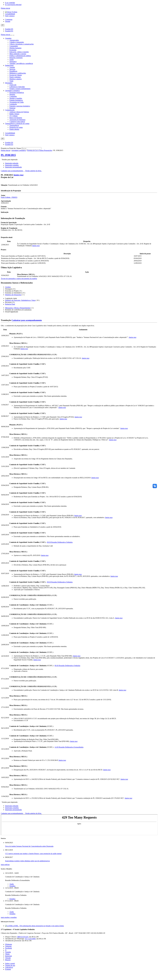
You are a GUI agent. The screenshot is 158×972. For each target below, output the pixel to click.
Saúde (11, 59)
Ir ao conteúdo (10, 3)
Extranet (8, 969)
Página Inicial (5, 150)
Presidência (13, 71)
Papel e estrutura (15, 77)
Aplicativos (9, 967)
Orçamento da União (16, 102)
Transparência (14, 125)
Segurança (13, 61)
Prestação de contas (16, 127)
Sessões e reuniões (15, 98)
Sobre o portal (10, 963)
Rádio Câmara (14, 114)
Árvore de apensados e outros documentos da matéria (19, 278)
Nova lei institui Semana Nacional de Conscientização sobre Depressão (29, 846)
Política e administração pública (20, 56)
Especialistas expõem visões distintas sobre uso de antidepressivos (27, 861)
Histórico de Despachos (13, 295)
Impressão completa (12, 165)
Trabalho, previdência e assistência (21, 63)
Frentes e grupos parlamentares (19, 89)
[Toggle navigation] (11, 35)
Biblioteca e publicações (17, 73)
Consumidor (13, 46)
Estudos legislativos (16, 100)
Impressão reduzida (11, 163)
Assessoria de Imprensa (17, 120)
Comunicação (10, 110)
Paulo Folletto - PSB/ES (9, 197)
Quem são (12, 85)
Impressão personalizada (13, 167)
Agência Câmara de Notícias (19, 112)
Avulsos (8, 287)
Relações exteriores (16, 58)
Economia (12, 50)
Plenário (12, 94)
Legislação (13, 104)
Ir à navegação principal (13, 4)
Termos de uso (10, 965)
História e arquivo (15, 79)
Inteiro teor (19, 175)
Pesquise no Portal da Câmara (11, 148)
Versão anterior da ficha (33, 171)
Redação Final (10, 304)
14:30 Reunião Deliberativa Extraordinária (69, 747)
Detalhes (12, 886)
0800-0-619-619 (22, 937)
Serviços (12, 69)
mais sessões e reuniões (9, 917)
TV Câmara (13, 116)
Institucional (9, 65)
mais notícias (5, 864)
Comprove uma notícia (17, 121)
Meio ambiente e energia (17, 54)
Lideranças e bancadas (17, 87)
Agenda (12, 67)
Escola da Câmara (15, 75)
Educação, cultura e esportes (19, 52)
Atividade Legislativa (12, 90)
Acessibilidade (10, 14)
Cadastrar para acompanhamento (12, 171)
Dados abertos (14, 129)
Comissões (13, 96)
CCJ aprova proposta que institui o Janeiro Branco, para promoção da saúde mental (33, 853)
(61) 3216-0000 (30, 939)
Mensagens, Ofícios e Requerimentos (17, 308)
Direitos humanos (15, 48)
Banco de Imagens (15, 118)
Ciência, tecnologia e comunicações (21, 44)
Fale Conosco (10, 16)
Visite (11, 81)
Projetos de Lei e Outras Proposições (39, 150)
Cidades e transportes (16, 42)
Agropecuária (14, 40)
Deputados (8, 83)
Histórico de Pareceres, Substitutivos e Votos (20, 300)
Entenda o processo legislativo (19, 106)
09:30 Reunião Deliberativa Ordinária (60, 542)
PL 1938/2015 (8, 155)
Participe (12, 108)
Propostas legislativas (16, 92)
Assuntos (8, 38)
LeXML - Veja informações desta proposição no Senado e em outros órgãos (38, 926)
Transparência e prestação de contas (17, 123)
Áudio (11, 884)
